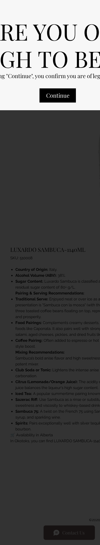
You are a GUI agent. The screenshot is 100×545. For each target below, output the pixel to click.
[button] (57, 100)
